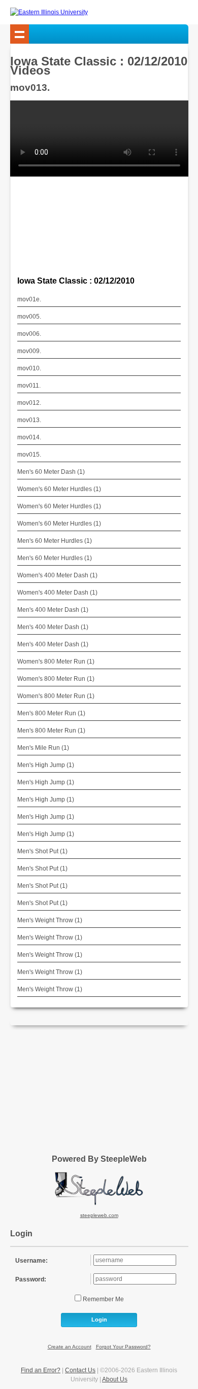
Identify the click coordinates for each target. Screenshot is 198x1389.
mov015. (29, 454)
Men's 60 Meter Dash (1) (51, 471)
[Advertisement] (99, 1086)
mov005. (29, 316)
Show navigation (19, 34)
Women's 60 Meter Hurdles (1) (59, 489)
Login (99, 1319)
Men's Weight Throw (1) (49, 920)
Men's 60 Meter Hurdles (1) (54, 540)
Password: (30, 1279)
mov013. (29, 420)
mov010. (29, 368)
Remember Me (102, 1299)
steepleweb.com (99, 1215)
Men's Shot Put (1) (42, 851)
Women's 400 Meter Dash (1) (57, 575)
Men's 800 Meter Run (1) (51, 713)
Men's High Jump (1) (45, 765)
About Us (114, 1379)
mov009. (29, 351)
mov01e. (29, 299)
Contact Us (80, 1370)
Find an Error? (40, 1370)
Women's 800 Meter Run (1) (55, 661)
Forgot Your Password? (123, 1346)
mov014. (29, 437)
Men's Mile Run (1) (43, 747)
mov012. (29, 402)
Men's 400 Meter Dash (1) (52, 609)
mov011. (29, 385)
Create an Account (69, 1346)
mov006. (29, 333)
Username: (31, 1260)
